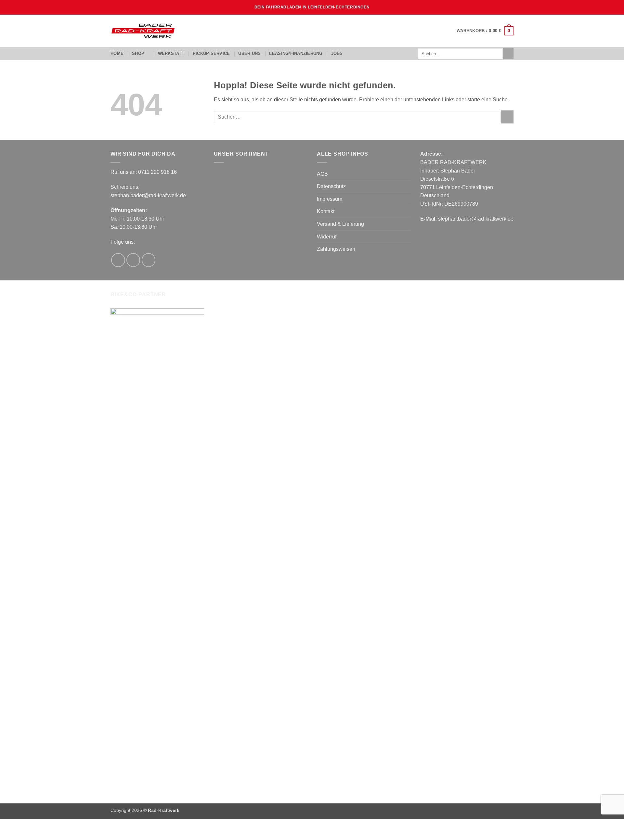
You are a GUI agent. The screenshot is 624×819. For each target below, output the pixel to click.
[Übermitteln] (508, 53)
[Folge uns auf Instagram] (133, 260)
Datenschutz (331, 186)
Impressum (329, 199)
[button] (485, 31)
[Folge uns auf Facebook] (118, 260)
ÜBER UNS (249, 53)
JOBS (337, 53)
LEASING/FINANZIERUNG (295, 53)
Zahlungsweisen (336, 249)
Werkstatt (171, 53)
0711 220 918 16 (157, 172)
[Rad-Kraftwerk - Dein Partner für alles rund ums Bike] (143, 30)
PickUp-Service (211, 53)
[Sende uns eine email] (149, 260)
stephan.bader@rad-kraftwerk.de (148, 195)
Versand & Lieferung (340, 224)
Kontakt (325, 211)
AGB (322, 174)
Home (117, 53)
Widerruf (326, 236)
